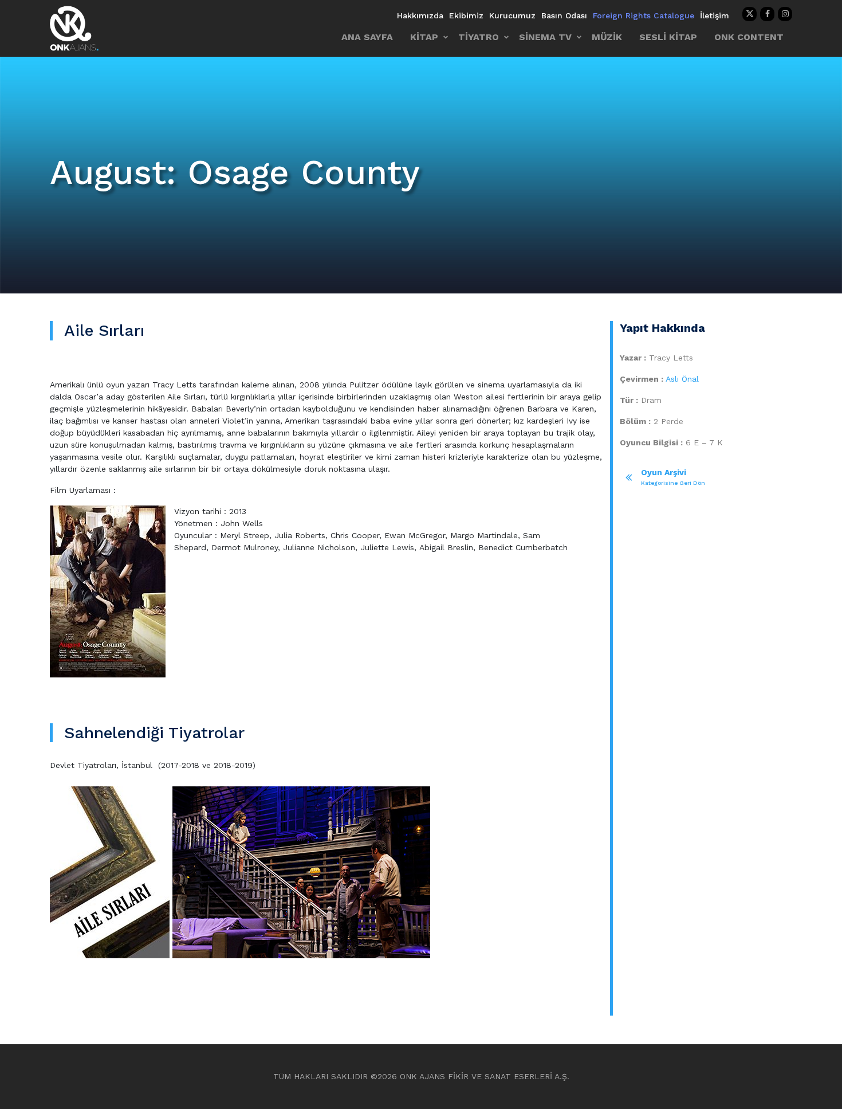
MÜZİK (607, 37)
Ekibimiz (466, 15)
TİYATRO (478, 37)
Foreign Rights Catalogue (643, 15)
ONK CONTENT (749, 37)
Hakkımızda (420, 15)
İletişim (714, 15)
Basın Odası (564, 15)
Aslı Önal (682, 378)
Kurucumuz (512, 15)
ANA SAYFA (367, 37)
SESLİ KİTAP (668, 37)
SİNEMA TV (545, 37)
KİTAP (424, 37)
